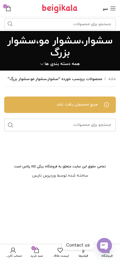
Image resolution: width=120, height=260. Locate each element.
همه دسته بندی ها (62, 64)
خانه (112, 79)
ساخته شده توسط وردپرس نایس (60, 175)
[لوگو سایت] (60, 8)
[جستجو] (10, 24)
